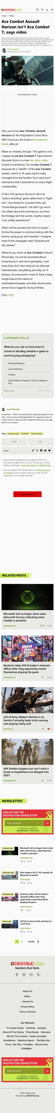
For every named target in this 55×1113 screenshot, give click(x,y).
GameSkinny (9, 1040)
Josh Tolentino (13, 49)
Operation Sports (26, 1040)
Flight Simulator (36, 434)
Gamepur (41, 1028)
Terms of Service (21, 830)
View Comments (27, 494)
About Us (27, 991)
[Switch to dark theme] (47, 9)
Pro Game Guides (15, 1028)
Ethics (27, 996)
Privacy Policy (34, 830)
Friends (11, 374)
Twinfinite (30, 1028)
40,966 (31, 941)
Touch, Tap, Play (13, 1044)
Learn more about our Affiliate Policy (36, 465)
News (11, 16)
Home (4, 16)
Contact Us (27, 1001)
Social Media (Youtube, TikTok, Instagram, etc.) (28, 381)
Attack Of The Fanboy (13, 1032)
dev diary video (39, 160)
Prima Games (32, 1032)
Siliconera (45, 1032)
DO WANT (25, 434)
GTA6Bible (26, 1048)
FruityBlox (28, 1044)
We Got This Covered (17, 1036)
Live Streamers (15, 369)
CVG (9, 295)
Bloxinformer (41, 1044)
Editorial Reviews (16, 363)
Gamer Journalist (38, 1036)
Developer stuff (13, 434)
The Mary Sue (43, 1040)
